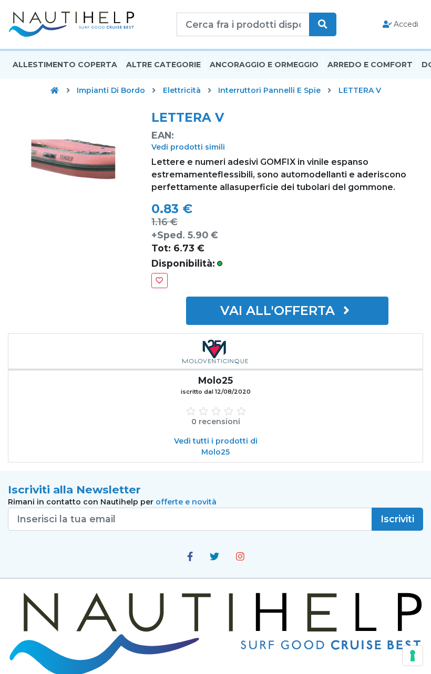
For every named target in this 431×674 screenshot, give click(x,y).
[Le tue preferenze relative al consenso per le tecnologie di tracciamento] (413, 656)
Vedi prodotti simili (188, 147)
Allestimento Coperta (65, 64)
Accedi (405, 24)
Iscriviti (397, 518)
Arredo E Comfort (370, 64)
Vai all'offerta (279, 310)
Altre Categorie (163, 64)
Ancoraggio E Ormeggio (264, 64)
